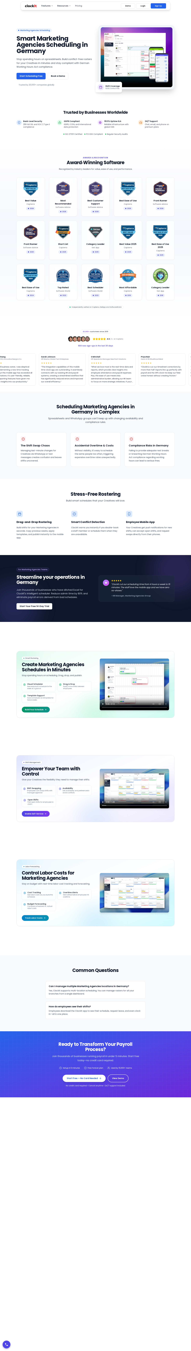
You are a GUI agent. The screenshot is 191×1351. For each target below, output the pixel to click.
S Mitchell (54, 357)
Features (46, 5)
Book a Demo (58, 76)
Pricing (78, 5)
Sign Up (158, 6)
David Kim (154, 357)
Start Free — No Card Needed (82, 1078)
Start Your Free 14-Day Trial (34, 606)
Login (142, 6)
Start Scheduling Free (31, 76)
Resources (62, 5)
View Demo (118, 1078)
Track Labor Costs (33, 918)
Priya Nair (103, 357)
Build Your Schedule (34, 709)
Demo (128, 6)
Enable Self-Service (34, 813)
